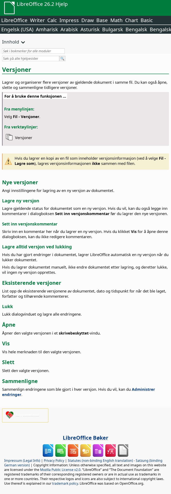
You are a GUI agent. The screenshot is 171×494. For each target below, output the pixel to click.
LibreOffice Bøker (85, 437)
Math (116, 20)
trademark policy (65, 483)
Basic (147, 20)
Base (102, 20)
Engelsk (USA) (17, 29)
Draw (87, 20)
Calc (52, 20)
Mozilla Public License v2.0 (60, 469)
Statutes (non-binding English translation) (100, 460)
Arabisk (69, 29)
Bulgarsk (112, 29)
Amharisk (47, 29)
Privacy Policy (54, 460)
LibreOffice (14, 20)
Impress (69, 20)
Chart (131, 20)
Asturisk (90, 29)
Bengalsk (136, 29)
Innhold (10, 42)
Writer (37, 20)
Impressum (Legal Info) (22, 460)
